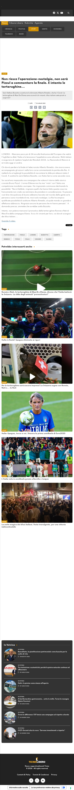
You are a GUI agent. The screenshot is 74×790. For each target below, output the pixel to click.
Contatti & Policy (23, 775)
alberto (57, 235)
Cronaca (8, 29)
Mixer (21, 34)
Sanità (44, 29)
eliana (48, 239)
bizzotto (44, 235)
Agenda (39, 23)
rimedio (7, 239)
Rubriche (29, 23)
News (4, 23)
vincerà (38, 239)
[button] (31, 780)
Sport (33, 29)
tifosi (17, 239)
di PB (31, 103)
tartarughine (9, 235)
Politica (21, 29)
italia (27, 239)
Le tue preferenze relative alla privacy (45, 787)
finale (22, 235)
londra (33, 235)
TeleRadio (9, 34)
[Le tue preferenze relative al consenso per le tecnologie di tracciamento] (70, 788)
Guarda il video (9, 221)
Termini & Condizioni (41, 775)
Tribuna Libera (16, 23)
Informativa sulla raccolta (18, 787)
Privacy (54, 775)
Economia (58, 29)
